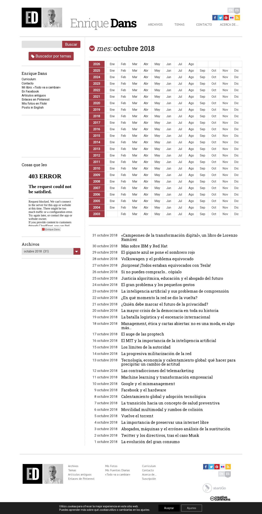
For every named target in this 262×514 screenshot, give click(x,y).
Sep (202, 70)
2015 (96, 136)
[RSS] (237, 17)
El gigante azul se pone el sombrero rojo (158, 252)
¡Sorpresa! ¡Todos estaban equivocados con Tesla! (166, 265)
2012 (96, 155)
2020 (96, 103)
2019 (96, 109)
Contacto (204, 24)
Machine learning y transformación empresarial (167, 377)
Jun (168, 64)
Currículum (149, 466)
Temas (179, 24)
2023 (96, 83)
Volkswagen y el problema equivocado (157, 258)
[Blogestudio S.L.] (214, 488)
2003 (96, 214)
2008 (96, 181)
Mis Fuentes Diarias (117, 470)
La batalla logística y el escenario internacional (165, 316)
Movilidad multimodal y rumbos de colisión (162, 409)
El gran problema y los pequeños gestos (158, 284)
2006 (96, 194)
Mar (134, 64)
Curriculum (29, 79)
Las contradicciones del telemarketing (157, 370)
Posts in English (33, 107)
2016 (96, 129)
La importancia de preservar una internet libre (165, 422)
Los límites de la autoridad (146, 347)
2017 (96, 122)
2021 (96, 96)
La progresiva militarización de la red (156, 353)
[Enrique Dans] (43, 17)
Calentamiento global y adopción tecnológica (163, 396)
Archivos (155, 24)
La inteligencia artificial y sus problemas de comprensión (175, 291)
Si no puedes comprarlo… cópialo (151, 271)
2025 (96, 70)
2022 (96, 90)
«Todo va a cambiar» (117, 474)
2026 (96, 64)
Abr (146, 64)
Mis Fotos (111, 466)
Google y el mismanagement (148, 383)
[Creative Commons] (220, 498)
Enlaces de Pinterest (81, 478)
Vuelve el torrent (137, 415)
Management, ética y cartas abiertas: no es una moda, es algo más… (178, 325)
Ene (112, 64)
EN (231, 10)
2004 (96, 207)
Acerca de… (229, 24)
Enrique (103, 23)
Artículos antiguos (34, 95)
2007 (96, 188)
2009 (96, 175)
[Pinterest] (226, 17)
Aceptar (169, 508)
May (157, 64)
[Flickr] (231, 17)
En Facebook (30, 91)
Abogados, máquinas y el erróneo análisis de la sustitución (175, 428)
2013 (96, 149)
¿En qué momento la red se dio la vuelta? (159, 297)
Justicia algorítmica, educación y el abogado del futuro (172, 278)
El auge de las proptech (142, 333)
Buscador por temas (53, 56)
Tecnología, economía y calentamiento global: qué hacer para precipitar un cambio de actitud (178, 362)
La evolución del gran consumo (150, 441)
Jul (180, 64)
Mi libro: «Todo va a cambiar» (41, 87)
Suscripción (149, 478)
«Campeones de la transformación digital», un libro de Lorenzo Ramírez (179, 237)
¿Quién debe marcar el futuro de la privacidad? (164, 304)
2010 (96, 168)
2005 (96, 201)
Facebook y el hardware (143, 389)
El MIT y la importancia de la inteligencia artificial (168, 340)
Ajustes (191, 508)
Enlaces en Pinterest (35, 99)
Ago (191, 64)
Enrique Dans (52, 229)
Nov (225, 70)
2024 (96, 77)
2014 (96, 142)
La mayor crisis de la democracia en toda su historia (169, 310)
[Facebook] (215, 17)
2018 (96, 116)
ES (237, 10)
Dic (236, 70)
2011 (96, 162)
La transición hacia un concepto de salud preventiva (170, 402)
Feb (123, 64)
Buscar (71, 44)
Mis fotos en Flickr (34, 103)
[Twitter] (220, 17)
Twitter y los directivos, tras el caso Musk (160, 435)
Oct (214, 70)
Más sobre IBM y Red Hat (144, 245)
